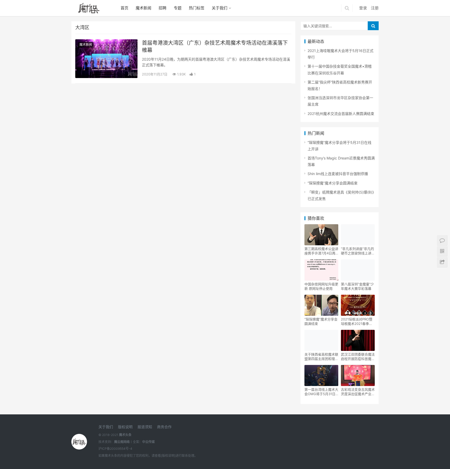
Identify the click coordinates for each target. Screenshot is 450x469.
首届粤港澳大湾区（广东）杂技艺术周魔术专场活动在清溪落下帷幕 (215, 46)
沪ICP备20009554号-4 (115, 449)
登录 (363, 7)
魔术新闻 (143, 7)
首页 (124, 7)
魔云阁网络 (122, 442)
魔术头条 (125, 435)
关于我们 (219, 7)
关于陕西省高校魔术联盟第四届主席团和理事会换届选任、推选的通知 (321, 356)
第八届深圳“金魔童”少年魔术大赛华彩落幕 (357, 286)
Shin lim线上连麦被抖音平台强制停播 (338, 173)
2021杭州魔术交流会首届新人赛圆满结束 (341, 113)
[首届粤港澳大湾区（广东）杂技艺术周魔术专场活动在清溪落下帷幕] (106, 58)
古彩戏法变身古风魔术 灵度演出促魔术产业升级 (358, 391)
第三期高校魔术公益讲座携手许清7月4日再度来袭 (321, 251)
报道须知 (145, 427)
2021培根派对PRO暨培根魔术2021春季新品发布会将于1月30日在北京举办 (357, 321)
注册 (375, 7)
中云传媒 (148, 442)
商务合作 (164, 427)
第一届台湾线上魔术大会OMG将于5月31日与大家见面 (321, 391)
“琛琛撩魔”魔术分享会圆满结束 (333, 183)
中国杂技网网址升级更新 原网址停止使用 (321, 286)
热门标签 (196, 7)
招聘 (162, 7)
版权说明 (125, 427)
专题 (178, 7)
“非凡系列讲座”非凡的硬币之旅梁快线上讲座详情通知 (358, 251)
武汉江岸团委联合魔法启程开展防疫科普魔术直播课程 (358, 356)
